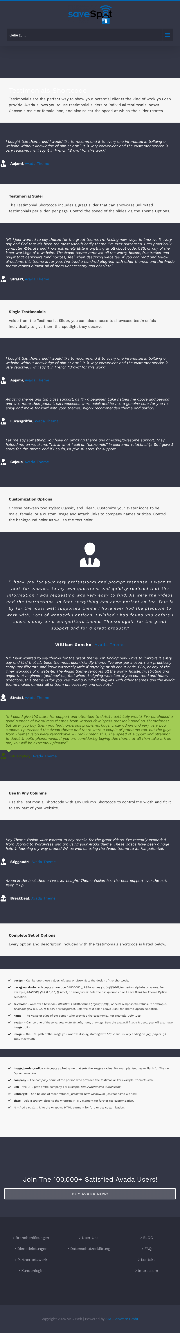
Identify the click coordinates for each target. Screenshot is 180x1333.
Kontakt (148, 1259)
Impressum (148, 1270)
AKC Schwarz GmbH (122, 1319)
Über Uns (90, 1237)
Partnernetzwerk (32, 1259)
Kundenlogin (32, 1270)
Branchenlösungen (32, 1237)
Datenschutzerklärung (90, 1248)
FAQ (147, 1248)
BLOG (148, 1237)
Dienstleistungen (32, 1248)
